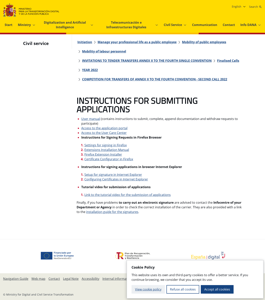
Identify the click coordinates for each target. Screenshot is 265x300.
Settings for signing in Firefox (105, 145)
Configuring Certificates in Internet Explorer (116, 179)
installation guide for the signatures (112, 212)
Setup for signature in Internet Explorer (113, 174)
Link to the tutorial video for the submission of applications (127, 195)
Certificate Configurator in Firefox (108, 159)
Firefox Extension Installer (103, 154)
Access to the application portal (104, 128)
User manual (90, 119)
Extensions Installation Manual (106, 150)
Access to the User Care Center (104, 133)
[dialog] (195, 279)
